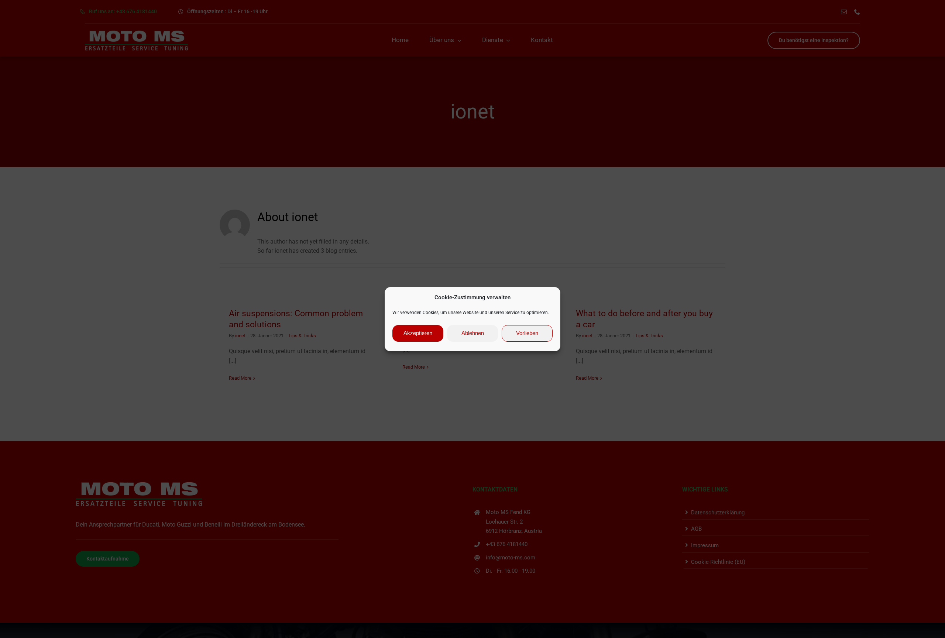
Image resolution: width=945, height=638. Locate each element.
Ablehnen (472, 333)
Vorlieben (527, 333)
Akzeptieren (417, 333)
